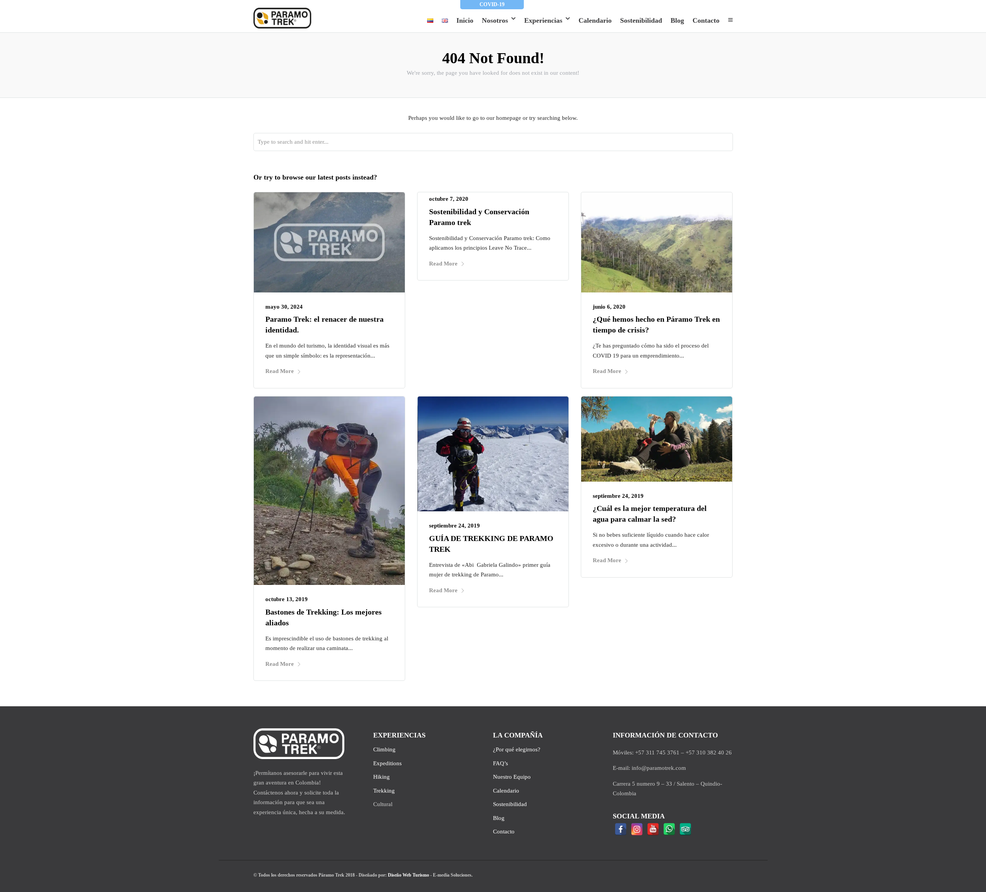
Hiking (381, 777)
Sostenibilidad (641, 20)
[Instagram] (637, 829)
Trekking (384, 791)
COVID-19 (492, 4)
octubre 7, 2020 (448, 199)
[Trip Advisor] (685, 829)
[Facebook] (621, 829)
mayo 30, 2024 (284, 307)
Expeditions (387, 763)
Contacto (706, 20)
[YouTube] (653, 829)
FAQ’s (500, 763)
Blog (677, 20)
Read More (279, 371)
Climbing (384, 749)
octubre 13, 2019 (286, 599)
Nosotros (495, 20)
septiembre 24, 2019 (454, 525)
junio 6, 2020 (609, 307)
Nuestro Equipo (512, 777)
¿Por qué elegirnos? (516, 749)
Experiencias (543, 20)
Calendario (595, 20)
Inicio (464, 20)
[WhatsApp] (669, 829)
